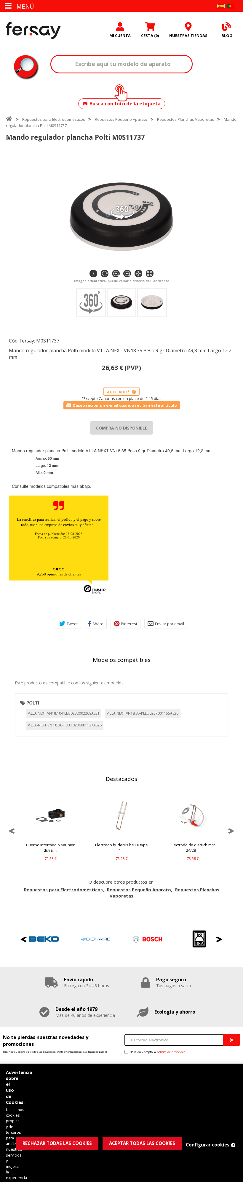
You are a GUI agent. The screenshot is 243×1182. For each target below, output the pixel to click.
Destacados (121, 779)
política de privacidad (171, 1052)
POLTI (32, 703)
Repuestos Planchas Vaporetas (185, 119)
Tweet (72, 623)
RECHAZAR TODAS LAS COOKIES (57, 1143)
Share (97, 623)
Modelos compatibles (122, 660)
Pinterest (129, 623)
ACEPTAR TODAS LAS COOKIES (142, 1143)
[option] (50, 831)
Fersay (33, 30)
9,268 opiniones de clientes (59, 574)
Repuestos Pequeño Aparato (121, 119)
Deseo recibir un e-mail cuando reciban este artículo (125, 405)
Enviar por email (169, 623)
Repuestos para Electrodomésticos (53, 119)
